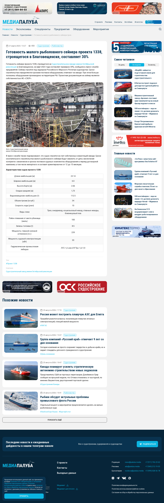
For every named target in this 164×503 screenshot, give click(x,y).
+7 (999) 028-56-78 (152, 471)
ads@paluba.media (132, 466)
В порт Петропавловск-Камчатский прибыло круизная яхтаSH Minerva (145, 124)
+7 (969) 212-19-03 (152, 466)
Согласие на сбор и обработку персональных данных (133, 492)
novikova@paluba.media (134, 471)
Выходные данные (66, 473)
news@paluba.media (133, 462)
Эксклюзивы (23, 29)
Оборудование (81, 29)
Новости (7, 29)
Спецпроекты (42, 29)
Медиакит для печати (65, 489)
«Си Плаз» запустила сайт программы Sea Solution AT (146, 160)
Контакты (118, 22)
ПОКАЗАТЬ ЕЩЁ (55, 420)
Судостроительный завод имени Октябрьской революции (29, 271)
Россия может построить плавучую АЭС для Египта (72, 314)
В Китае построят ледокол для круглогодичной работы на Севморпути (147, 85)
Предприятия (62, 29)
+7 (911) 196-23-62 (152, 462)
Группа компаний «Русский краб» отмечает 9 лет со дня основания (146, 174)
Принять (24, 496)
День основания (48, 354)
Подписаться (149, 444)
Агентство (139, 22)
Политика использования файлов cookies (128, 489)
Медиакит (61, 485)
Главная (5, 35)
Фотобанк (128, 22)
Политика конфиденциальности (124, 485)
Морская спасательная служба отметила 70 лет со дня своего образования (146, 186)
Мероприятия (101, 29)
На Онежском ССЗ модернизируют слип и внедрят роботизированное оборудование (146, 213)
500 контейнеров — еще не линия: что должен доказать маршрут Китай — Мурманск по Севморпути (147, 112)
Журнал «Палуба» (150, 22)
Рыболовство (57, 46)
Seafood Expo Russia (49, 412)
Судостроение (26, 35)
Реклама (108, 22)
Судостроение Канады (50, 384)
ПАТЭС (44, 325)
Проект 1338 (12, 264)
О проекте (99, 22)
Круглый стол (65, 412)
